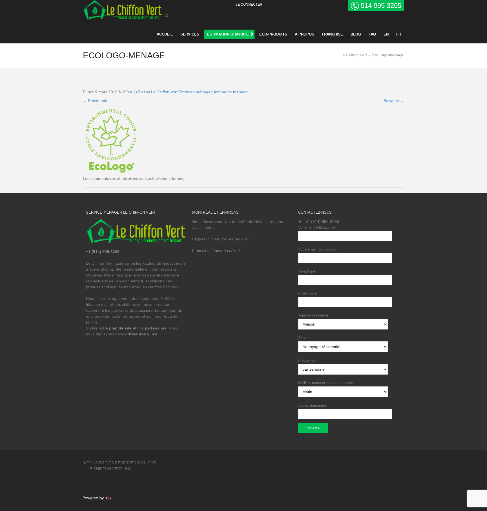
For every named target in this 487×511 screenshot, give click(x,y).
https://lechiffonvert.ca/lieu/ (216, 250)
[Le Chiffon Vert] (122, 9)
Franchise (332, 34)
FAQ (372, 34)
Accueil (165, 34)
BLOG (356, 34)
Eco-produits (273, 34)
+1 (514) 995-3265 (322, 221)
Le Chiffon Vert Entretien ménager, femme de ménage (199, 92)
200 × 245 (131, 92)
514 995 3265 (381, 5)
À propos (304, 34)
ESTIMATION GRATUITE (228, 34)
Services (189, 34)
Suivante (394, 100)
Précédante (96, 100)
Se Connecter (248, 4)
